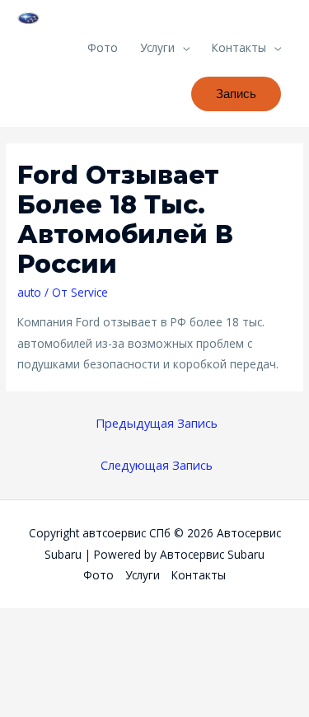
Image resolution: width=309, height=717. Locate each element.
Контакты (239, 47)
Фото (102, 47)
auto (29, 292)
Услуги (157, 47)
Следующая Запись (157, 465)
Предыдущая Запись (157, 423)
